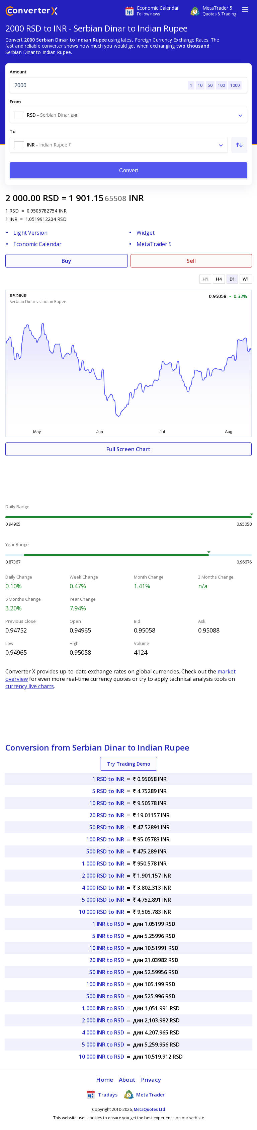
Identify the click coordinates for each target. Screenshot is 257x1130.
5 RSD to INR (108, 791)
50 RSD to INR (106, 827)
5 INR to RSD (108, 936)
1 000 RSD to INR (103, 863)
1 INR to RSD (108, 924)
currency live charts (29, 686)
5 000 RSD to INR (103, 899)
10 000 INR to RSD (101, 1056)
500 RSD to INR (105, 851)
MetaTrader (150, 1094)
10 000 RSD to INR (101, 911)
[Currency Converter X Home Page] (31, 11)
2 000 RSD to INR (103, 875)
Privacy (151, 1079)
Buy (66, 260)
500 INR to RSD (105, 996)
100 (221, 85)
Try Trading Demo (128, 764)
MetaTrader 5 (154, 244)
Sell (191, 260)
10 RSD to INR (106, 803)
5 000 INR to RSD (103, 1044)
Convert (128, 170)
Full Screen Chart (128, 449)
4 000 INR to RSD (103, 1032)
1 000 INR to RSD (103, 1008)
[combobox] (128, 115)
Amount (18, 72)
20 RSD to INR (106, 815)
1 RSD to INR (108, 779)
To (12, 131)
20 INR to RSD (106, 960)
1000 (235, 85)
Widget (146, 232)
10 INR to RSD (106, 948)
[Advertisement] (128, 476)
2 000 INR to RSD (103, 1020)
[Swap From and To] (239, 145)
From (15, 102)
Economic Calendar (37, 244)
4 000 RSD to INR (103, 887)
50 (210, 85)
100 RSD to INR (105, 839)
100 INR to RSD (105, 984)
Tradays (107, 1094)
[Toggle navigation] (245, 10)
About (127, 1079)
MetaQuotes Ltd (149, 1109)
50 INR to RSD (106, 972)
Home (104, 1079)
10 (200, 85)
